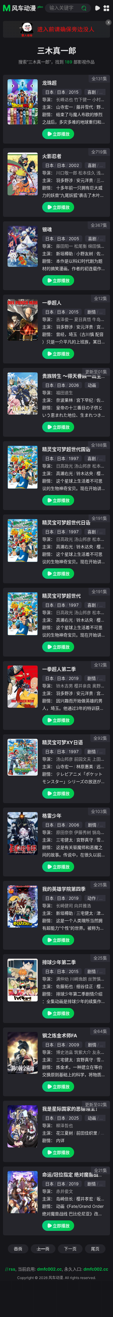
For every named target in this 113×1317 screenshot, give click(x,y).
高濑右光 (64, 473)
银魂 (47, 229)
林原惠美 (84, 766)
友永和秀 (100, 1052)
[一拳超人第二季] (23, 687)
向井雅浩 (82, 905)
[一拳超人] (23, 320)
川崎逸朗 (78, 978)
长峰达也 (64, 99)
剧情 (91, 311)
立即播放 (61, 133)
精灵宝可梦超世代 (61, 596)
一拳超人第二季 (59, 669)
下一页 (70, 1248)
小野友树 (84, 253)
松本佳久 (86, 172)
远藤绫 (102, 766)
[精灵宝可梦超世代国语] (23, 467)
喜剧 (91, 92)
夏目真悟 (82, 319)
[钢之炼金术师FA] (23, 1053)
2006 (74, 824)
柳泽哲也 (64, 1125)
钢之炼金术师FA (59, 1036)
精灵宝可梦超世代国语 (66, 449)
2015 (74, 92)
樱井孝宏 (84, 1198)
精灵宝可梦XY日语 (62, 742)
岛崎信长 (64, 1198)
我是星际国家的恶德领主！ (71, 1109)
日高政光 (64, 465)
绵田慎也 (96, 246)
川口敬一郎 (66, 172)
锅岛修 (98, 832)
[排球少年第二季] (23, 980)
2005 (74, 238)
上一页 (43, 1248)
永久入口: (86, 1269)
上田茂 (98, 759)
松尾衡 (80, 246)
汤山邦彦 (82, 465)
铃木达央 (84, 473)
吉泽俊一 (64, 319)
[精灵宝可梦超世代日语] (23, 540)
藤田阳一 (64, 246)
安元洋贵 (84, 180)
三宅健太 (64, 839)
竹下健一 (82, 99)
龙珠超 (49, 83)
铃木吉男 (64, 685)
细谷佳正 (84, 986)
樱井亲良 (82, 685)
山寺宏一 (64, 106)
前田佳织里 (86, 1132)
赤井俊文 (64, 1191)
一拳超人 (51, 303)
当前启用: (40, 1269)
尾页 (95, 1248)
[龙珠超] (23, 101)
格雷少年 (51, 816)
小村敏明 (100, 99)
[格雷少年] (23, 833)
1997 (74, 458)
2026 (74, 385)
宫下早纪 (84, 400)
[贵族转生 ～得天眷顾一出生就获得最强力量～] (23, 393)
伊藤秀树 (82, 832)
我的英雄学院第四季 (64, 889)
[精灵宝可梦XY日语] (23, 757)
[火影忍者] (23, 174)
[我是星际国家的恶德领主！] (23, 1126)
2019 (74, 678)
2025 (74, 1117)
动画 (103, 165)
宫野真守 (84, 839)
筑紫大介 (82, 1052)
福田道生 (64, 392)
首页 (18, 1248)
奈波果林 (64, 400)
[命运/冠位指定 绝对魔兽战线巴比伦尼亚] (23, 1192)
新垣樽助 (64, 253)
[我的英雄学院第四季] (23, 906)
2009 (74, 1044)
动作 (103, 92)
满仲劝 (62, 978)
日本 (49, 92)
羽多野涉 (64, 180)
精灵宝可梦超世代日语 (66, 523)
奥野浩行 (100, 685)
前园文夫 (82, 759)
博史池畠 (64, 1052)
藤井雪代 (84, 106)
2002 (74, 165)
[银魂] (23, 246)
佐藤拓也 (64, 986)
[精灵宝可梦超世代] (23, 613)
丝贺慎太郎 (98, 978)
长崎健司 (64, 905)
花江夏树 (64, 1132)
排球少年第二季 (59, 962)
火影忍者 (51, 156)
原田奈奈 (64, 832)
